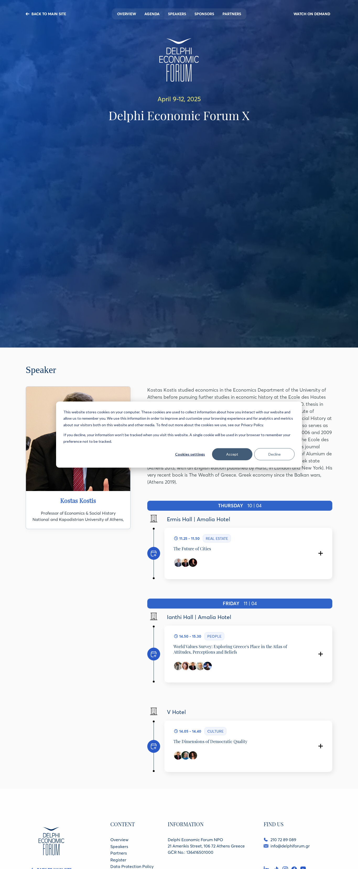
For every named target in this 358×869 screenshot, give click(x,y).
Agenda (152, 14)
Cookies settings (190, 454)
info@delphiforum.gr (290, 846)
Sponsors (204, 14)
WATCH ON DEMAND (312, 14)
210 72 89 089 (283, 839)
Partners (232, 14)
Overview (126, 14)
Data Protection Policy (132, 866)
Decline (274, 454)
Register (118, 859)
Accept (232, 454)
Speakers (177, 14)
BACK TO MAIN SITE (48, 14)
